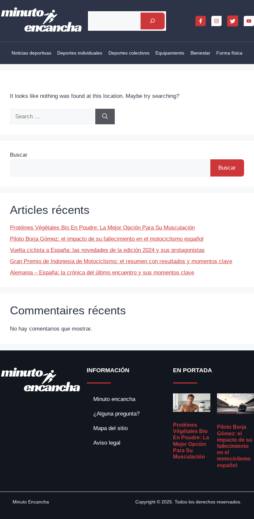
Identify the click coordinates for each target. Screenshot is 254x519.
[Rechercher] (153, 21)
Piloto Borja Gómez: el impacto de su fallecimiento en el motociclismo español (106, 239)
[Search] (105, 117)
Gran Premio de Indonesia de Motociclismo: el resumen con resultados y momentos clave (121, 261)
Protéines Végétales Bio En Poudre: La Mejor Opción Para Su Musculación (102, 227)
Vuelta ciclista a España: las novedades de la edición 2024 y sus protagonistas (107, 250)
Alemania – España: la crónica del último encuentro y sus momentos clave (102, 272)
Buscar (18, 155)
